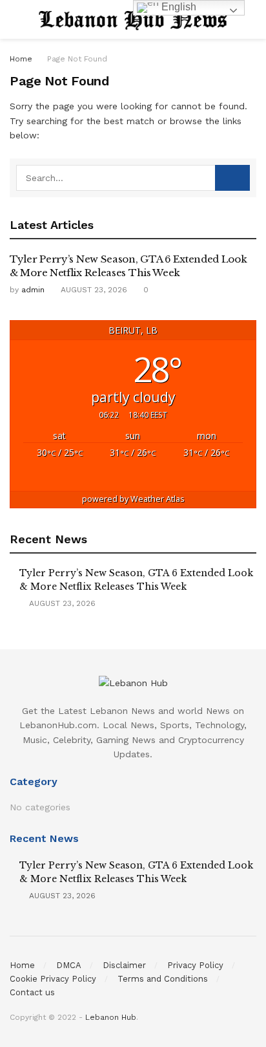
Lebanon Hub (110, 1017)
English (177, 6)
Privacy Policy (195, 965)
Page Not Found (77, 58)
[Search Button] (232, 178)
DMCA (68, 965)
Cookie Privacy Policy (53, 979)
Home (21, 58)
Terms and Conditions (163, 979)
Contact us (32, 992)
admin (33, 289)
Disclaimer (124, 965)
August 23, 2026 (92, 289)
